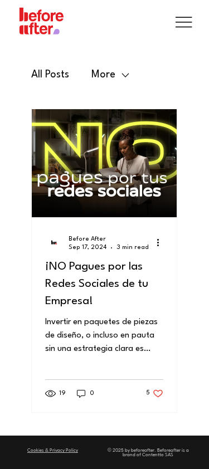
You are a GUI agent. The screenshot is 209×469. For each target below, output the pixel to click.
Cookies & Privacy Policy (52, 450)
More (103, 75)
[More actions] (161, 242)
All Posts (50, 75)
